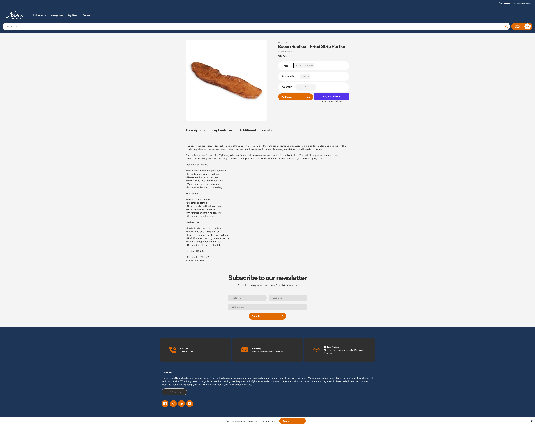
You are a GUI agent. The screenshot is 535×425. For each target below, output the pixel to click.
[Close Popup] (532, 421)
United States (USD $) (522, 3)
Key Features (222, 130)
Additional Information (257, 130)
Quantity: (287, 86)
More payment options (332, 101)
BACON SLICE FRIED (304, 66)
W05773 (305, 76)
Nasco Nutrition (285, 51)
